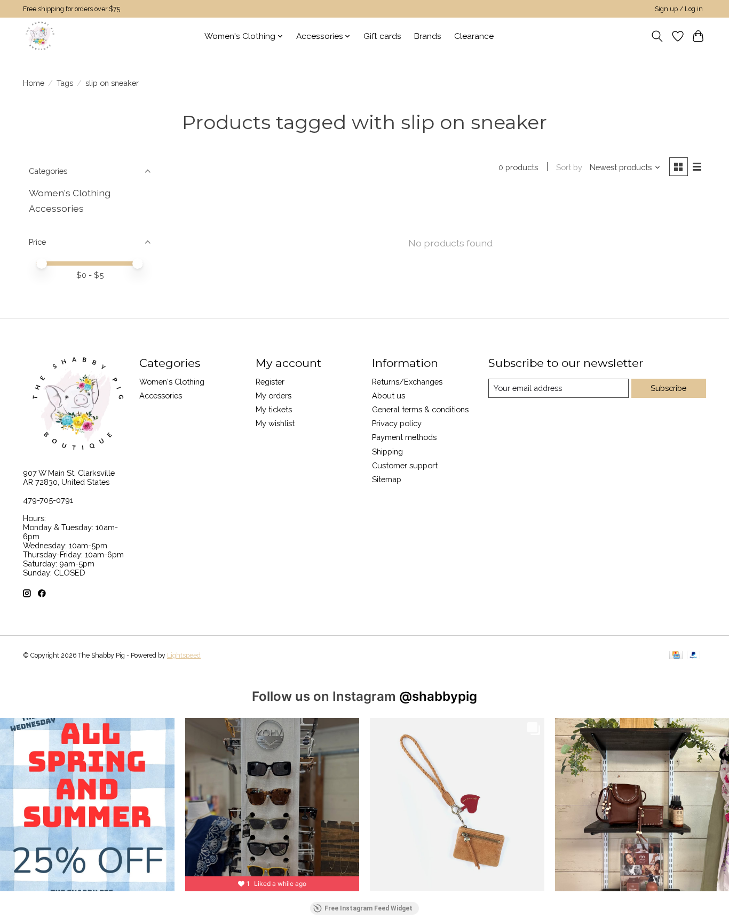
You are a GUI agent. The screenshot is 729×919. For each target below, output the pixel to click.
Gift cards (382, 36)
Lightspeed (184, 655)
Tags (65, 82)
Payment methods (404, 437)
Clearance (474, 36)
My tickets (274, 409)
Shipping (387, 451)
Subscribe (668, 388)
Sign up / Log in (679, 9)
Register (270, 381)
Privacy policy (397, 423)
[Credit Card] (676, 656)
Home (33, 82)
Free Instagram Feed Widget (368, 908)
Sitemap (386, 479)
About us (388, 395)
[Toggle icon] (657, 36)
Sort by (569, 167)
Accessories (56, 208)
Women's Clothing (69, 192)
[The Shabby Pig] (38, 36)
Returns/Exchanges (407, 381)
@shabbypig (438, 696)
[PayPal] (694, 656)
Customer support (405, 465)
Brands (427, 36)
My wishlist (275, 423)
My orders (273, 395)
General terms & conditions (420, 409)
